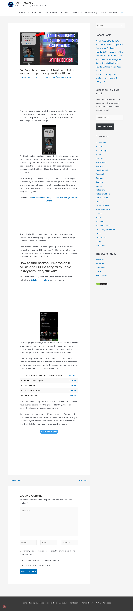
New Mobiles (101, 202)
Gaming (99, 182)
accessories (101, 142)
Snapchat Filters (103, 225)
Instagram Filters (35, 12)
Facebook (100, 174)
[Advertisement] (49, 95)
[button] (122, 12)
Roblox (99, 217)
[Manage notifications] (4, 606)
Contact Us (77, 12)
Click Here (72, 380)
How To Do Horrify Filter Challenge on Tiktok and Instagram (106, 78)
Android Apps (101, 150)
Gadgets (99, 178)
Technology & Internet (105, 229)
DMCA (103, 12)
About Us (65, 12)
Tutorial (99, 241)
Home (22, 12)
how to (99, 186)
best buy (99, 158)
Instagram (42, 77)
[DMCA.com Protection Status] (101, 284)
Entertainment (102, 170)
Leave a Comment (28, 77)
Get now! (72, 375)
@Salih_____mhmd (40, 280)
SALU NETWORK (24, 3)
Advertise (113, 12)
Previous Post (15, 480)
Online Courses (102, 205)
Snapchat (100, 221)
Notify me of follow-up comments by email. (40, 560)
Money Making (102, 198)
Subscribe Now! (105, 126)
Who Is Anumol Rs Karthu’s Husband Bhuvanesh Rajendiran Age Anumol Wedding (109, 44)
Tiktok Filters (101, 237)
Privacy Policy (91, 12)
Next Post (84, 480)
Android (99, 146)
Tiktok (98, 233)
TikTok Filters (51, 12)
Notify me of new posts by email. (36, 565)
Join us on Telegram (50, 432)
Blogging (99, 166)
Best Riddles (101, 162)
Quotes (99, 213)
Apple (98, 154)
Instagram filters (103, 194)
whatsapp (100, 245)
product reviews (103, 209)
